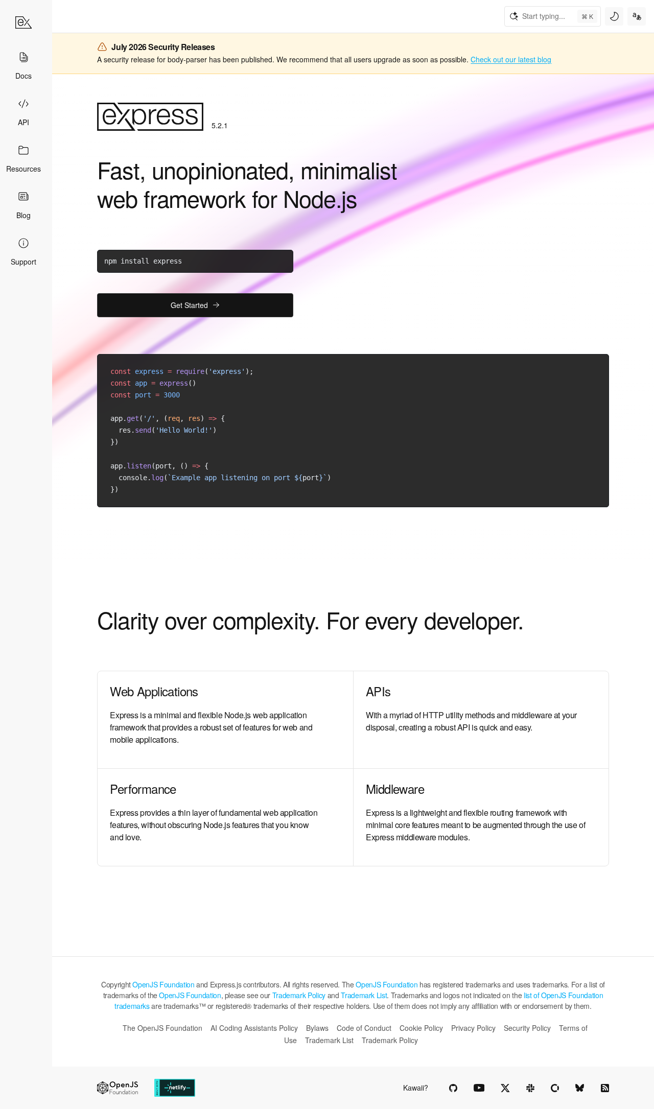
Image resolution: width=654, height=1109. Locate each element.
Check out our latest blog (511, 59)
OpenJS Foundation (163, 984)
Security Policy (527, 1028)
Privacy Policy (473, 1028)
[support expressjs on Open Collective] (555, 1088)
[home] (23, 22)
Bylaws (317, 1028)
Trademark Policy (298, 995)
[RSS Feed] (605, 1088)
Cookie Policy (421, 1028)
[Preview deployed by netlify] (174, 1088)
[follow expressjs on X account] (505, 1088)
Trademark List (364, 995)
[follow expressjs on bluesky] (580, 1088)
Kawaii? (415, 1087)
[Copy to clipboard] (281, 260)
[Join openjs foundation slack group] (530, 1088)
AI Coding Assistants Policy (254, 1028)
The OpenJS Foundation (162, 1028)
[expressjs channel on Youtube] (479, 1088)
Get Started (189, 305)
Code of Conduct (364, 1028)
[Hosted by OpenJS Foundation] (117, 1087)
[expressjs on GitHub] (453, 1088)
